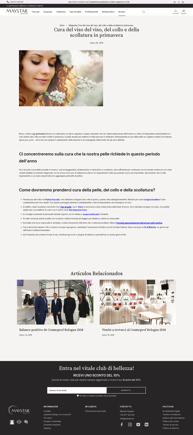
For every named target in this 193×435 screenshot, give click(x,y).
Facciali (35, 11)
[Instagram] (130, 424)
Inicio (62, 25)
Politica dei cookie (171, 421)
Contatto (47, 411)
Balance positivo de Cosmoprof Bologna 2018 (51, 330)
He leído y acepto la (88, 396)
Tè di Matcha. (150, 227)
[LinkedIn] (147, 424)
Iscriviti (126, 390)
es (175, 2)
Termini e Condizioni (171, 414)
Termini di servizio (170, 425)
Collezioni (61, 11)
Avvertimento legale (171, 411)
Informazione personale (95, 411)
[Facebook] (122, 424)
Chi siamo (48, 418)
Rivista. (121, 11)
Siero (80, 207)
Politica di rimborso (171, 428)
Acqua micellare (152, 199)
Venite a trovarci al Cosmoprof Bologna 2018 (134, 330)
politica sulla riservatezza (173, 418)
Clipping (47, 428)
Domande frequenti (52, 425)
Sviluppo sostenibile (52, 421)
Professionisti (91, 11)
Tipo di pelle (75, 11)
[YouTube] (138, 424)
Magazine (73, 25)
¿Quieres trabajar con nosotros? (57, 414)
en (183, 2)
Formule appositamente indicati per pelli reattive (139, 223)
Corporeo (47, 11)
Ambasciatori (108, 11)
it (179, 2)
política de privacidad (106, 396)
